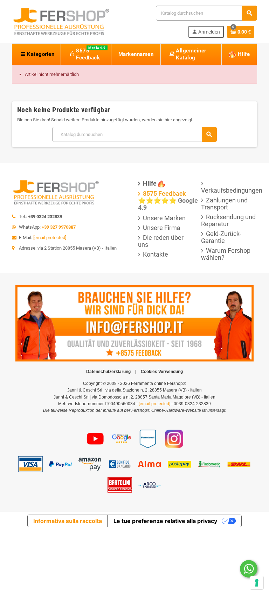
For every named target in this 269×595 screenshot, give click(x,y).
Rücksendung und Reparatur (228, 220)
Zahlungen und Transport (224, 203)
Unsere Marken (164, 218)
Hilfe (150, 183)
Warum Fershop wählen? (225, 254)
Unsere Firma (161, 227)
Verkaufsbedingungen (231, 190)
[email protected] (49, 237)
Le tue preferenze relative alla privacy (165, 520)
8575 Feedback (164, 193)
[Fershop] (61, 21)
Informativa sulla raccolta (67, 520)
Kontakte (155, 254)
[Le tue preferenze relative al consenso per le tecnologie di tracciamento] (256, 582)
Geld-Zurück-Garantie (221, 237)
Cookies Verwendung (162, 371)
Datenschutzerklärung (108, 371)
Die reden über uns (161, 241)
